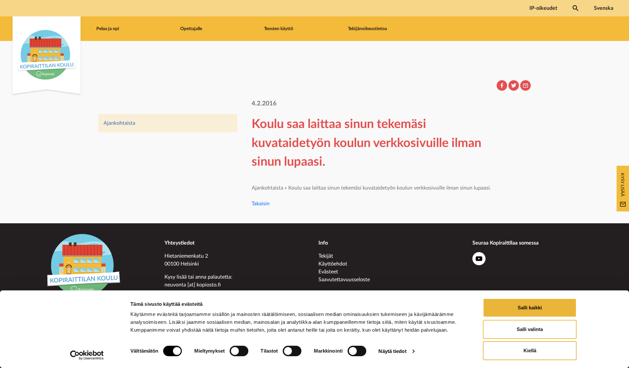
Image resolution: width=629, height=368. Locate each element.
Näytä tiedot (392, 351)
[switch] (239, 351)
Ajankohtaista (119, 123)
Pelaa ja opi (107, 28)
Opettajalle (191, 28)
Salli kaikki (530, 307)
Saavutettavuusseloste (344, 279)
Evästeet (328, 271)
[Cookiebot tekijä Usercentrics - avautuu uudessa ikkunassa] (87, 355)
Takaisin (261, 203)
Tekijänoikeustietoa (367, 28)
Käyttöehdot (332, 264)
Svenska (603, 8)
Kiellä (530, 350)
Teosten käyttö (278, 28)
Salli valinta (530, 329)
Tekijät (325, 256)
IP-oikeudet (543, 8)
